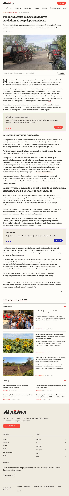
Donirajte (62, 3)
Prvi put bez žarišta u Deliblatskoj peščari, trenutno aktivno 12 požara (15, 386)
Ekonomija (27, 8)
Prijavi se (58, 240)
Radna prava (39, 329)
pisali (17, 176)
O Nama (19, 486)
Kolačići (59, 486)
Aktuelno (38, 399)
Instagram (39, 450)
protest (20, 300)
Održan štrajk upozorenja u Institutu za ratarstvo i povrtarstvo (48, 312)
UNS (25, 300)
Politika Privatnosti (49, 486)
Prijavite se (8, 475)
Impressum (27, 486)
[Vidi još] (3, 8)
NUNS (5, 300)
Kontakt (19, 491)
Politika (36, 8)
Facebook (38, 443)
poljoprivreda (12, 300)
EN (11, 8)
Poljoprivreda (13, 12)
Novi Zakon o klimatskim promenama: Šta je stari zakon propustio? (51, 386)
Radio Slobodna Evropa (44, 172)
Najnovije (18, 8)
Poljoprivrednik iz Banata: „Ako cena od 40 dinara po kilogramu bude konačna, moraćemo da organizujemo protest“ (50, 336)
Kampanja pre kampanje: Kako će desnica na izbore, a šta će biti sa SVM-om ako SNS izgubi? (50, 396)
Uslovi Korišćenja (37, 486)
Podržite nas (10, 426)
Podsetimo (42, 107)
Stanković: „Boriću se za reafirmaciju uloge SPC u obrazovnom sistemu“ (17, 396)
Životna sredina (55, 8)
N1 (35, 287)
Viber (37, 456)
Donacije (58, 127)
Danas (21, 255)
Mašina (11, 32)
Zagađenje (39, 390)
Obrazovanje (6, 399)
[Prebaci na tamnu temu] (7, 8)
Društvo (44, 8)
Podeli (61, 73)
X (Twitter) (39, 446)
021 (49, 101)
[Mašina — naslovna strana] (8, 3)
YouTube (38, 439)
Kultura (65, 8)
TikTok (38, 453)
